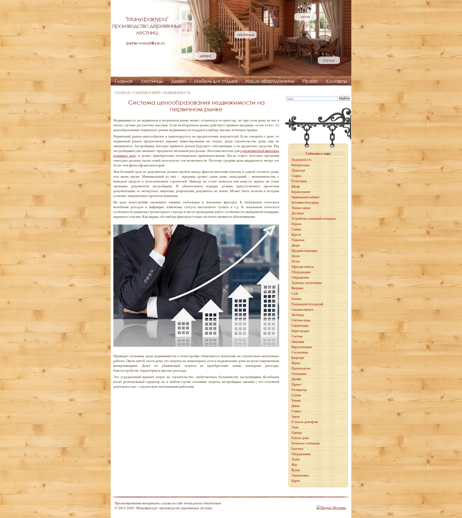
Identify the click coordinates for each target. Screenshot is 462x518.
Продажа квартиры (304, 251)
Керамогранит (300, 192)
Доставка (297, 213)
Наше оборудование (270, 81)
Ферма (295, 363)
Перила (296, 224)
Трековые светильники (306, 283)
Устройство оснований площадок (313, 218)
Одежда (296, 433)
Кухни (295, 470)
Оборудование (301, 272)
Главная (124, 81)
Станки (296, 229)
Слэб (294, 293)
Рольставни (299, 181)
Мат (294, 465)
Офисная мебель (302, 267)
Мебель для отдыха (215, 81)
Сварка (296, 176)
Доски (295, 256)
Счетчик (297, 336)
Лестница (297, 315)
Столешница (299, 352)
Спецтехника (300, 325)
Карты (295, 481)
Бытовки (297, 449)
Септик (296, 395)
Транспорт (298, 170)
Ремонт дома (300, 438)
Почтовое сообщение (305, 443)
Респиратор (299, 390)
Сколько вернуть (302, 309)
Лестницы (152, 81)
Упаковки (297, 240)
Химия (296, 400)
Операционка (300, 277)
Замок (295, 416)
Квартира (297, 358)
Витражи (297, 288)
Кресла (296, 235)
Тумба (295, 459)
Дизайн (296, 379)
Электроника (300, 475)
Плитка (296, 299)
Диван (295, 406)
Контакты (336, 81)
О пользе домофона (304, 422)
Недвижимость (301, 160)
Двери (178, 81)
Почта (295, 261)
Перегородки (300, 331)
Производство (301, 368)
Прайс (310, 81)
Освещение (298, 374)
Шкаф (295, 186)
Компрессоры (300, 165)
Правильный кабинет (305, 197)
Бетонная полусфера (305, 202)
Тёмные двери (300, 208)
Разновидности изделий (307, 304)
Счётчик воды (300, 320)
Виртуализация (301, 347)
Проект (296, 384)
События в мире (146, 92)
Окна (294, 427)
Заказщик (297, 342)
